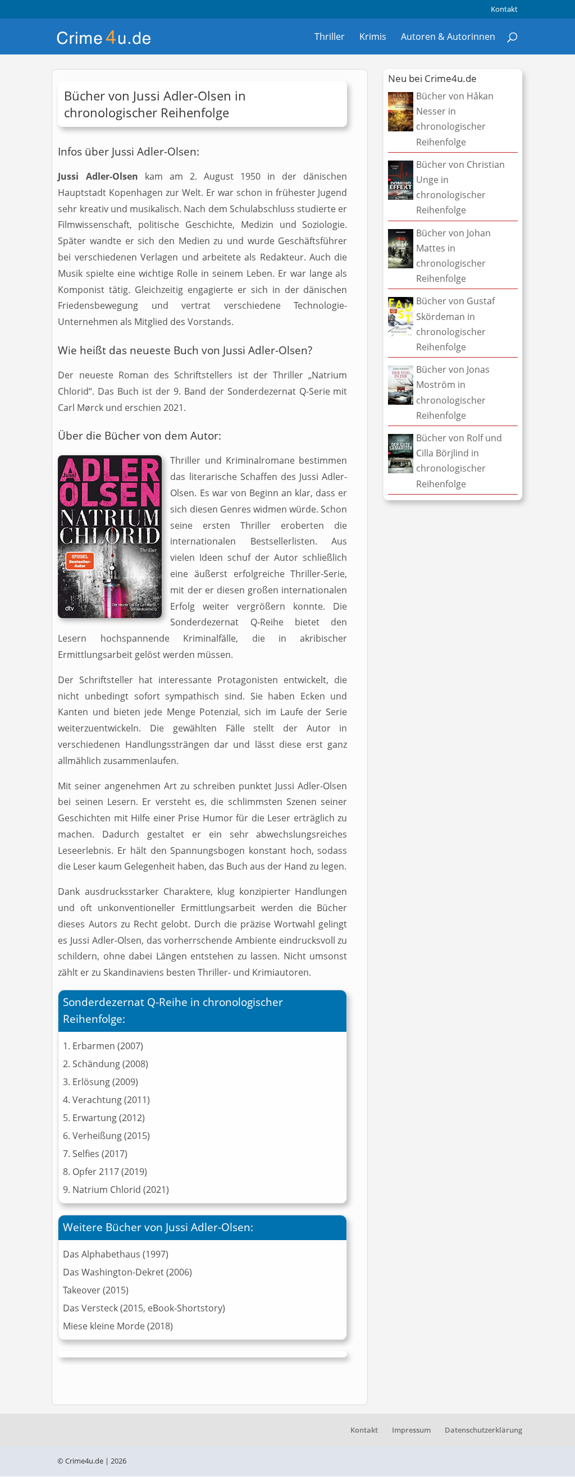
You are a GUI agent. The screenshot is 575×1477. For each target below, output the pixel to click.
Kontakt (504, 10)
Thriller (329, 38)
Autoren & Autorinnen (448, 38)
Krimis (372, 38)
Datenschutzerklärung (483, 1430)
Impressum (411, 1430)
